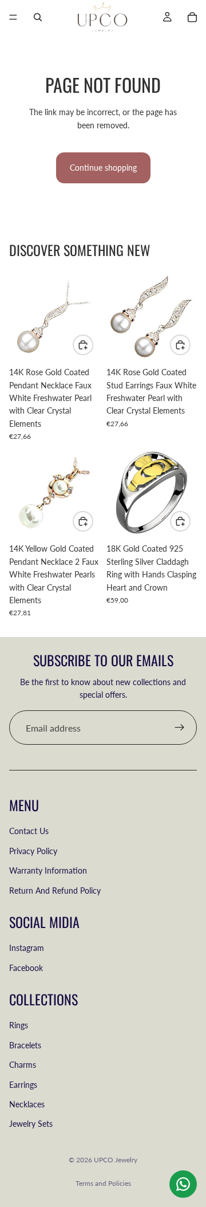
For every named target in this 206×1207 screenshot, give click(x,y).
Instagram (26, 948)
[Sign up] (180, 727)
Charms (22, 1065)
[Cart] (192, 17)
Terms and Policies (103, 1183)
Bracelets (25, 1045)
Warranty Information (48, 871)
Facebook (26, 968)
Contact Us (29, 831)
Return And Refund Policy (55, 890)
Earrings (23, 1085)
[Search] (37, 17)
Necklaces (27, 1104)
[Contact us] (183, 1184)
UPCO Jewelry (115, 1159)
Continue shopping (103, 167)
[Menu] (13, 17)
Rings (18, 1026)
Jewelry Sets (31, 1124)
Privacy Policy (33, 851)
